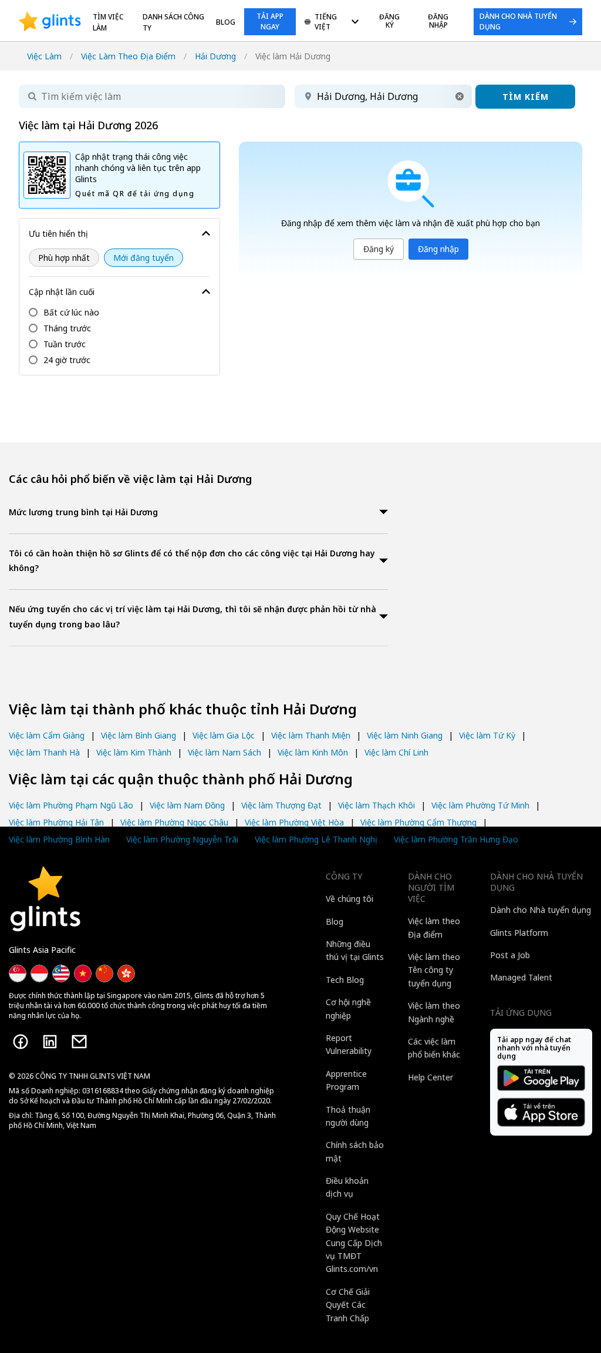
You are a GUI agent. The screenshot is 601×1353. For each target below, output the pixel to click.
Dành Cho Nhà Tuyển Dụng (518, 21)
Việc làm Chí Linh (396, 752)
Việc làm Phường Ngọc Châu (174, 822)
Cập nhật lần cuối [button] (61, 291)
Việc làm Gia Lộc (224, 735)
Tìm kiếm (525, 96)
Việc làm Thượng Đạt (281, 805)
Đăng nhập (438, 248)
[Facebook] (20, 1041)
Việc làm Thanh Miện (310, 735)
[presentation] (50, 21)
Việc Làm (44, 56)
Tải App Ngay (269, 21)
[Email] (79, 1041)
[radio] (64, 258)
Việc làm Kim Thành (133, 752)
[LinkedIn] (50, 1041)
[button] (459, 96)
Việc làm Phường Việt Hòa (294, 822)
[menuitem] (332, 23)
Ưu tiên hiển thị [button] (58, 233)
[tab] (198, 513)
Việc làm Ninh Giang (405, 735)
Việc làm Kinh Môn (313, 752)
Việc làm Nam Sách (224, 752)
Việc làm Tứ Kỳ (487, 735)
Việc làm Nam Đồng (187, 805)
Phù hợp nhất (64, 257)
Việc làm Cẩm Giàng (47, 735)
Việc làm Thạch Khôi (376, 805)
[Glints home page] (50, 21)
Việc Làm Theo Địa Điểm (128, 56)
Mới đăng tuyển (143, 257)
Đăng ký (378, 248)
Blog (225, 22)
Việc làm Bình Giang (138, 735)
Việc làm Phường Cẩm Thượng (418, 822)
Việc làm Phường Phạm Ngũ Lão (71, 805)
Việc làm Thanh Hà (44, 752)
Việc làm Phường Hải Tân (56, 822)
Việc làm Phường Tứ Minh (480, 805)
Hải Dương (215, 56)
